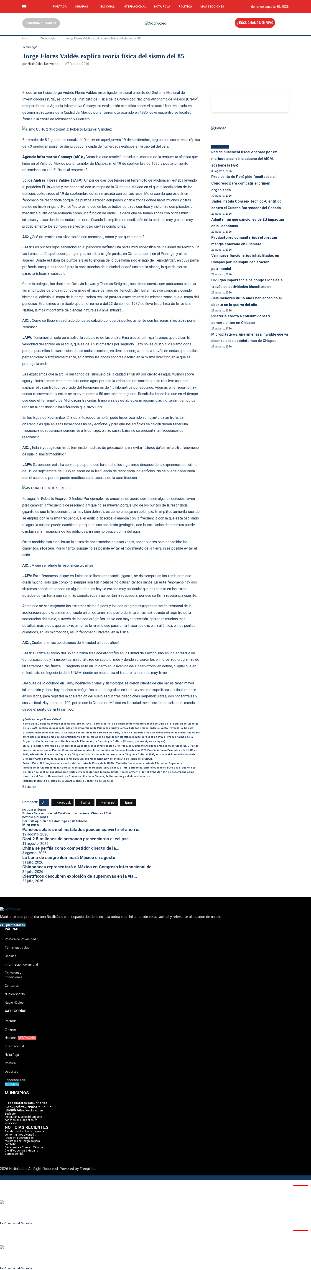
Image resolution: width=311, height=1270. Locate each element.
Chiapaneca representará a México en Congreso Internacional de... (88, 866)
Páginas (12, 929)
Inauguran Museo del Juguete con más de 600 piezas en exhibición (23, 1120)
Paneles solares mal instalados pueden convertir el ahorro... (82, 829)
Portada (60, 6)
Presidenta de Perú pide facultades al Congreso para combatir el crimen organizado (243, 183)
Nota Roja (162, 6)
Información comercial (21, 964)
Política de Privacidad (20, 939)
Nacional (107, 6)
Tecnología (47, 38)
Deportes (11, 1071)
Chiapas (81, 6)
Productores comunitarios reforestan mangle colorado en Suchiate (24, 1110)
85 (24, 786)
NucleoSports (15, 994)
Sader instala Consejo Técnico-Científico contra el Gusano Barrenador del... (24, 1150)
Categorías (15, 1011)
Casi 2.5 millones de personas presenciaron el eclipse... (77, 838)
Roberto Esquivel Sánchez (91, 129)
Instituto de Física (45, 780)
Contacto (12, 985)
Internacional (134, 6)
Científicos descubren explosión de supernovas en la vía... (79, 876)
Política (185, 6)
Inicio (25, 38)
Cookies (10, 956)
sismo (31, 786)
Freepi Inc (88, 1169)
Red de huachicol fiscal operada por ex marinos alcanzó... (24, 1133)
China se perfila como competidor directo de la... (70, 848)
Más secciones (212, 6)
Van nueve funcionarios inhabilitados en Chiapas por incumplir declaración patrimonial (245, 262)
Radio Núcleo (14, 1002)
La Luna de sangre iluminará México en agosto (68, 857)
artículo (67, 303)
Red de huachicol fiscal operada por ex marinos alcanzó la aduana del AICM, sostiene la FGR (244, 158)
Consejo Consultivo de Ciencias (93, 780)
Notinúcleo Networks (43, 64)
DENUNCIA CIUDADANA (41, 23)
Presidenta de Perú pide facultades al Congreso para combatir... (22, 1141)
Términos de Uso (17, 947)
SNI (51, 99)
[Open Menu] (24, 7)
